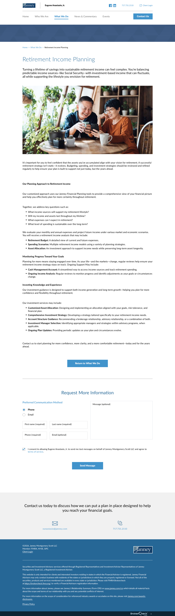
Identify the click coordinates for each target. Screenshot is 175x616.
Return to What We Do (87, 363)
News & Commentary (85, 16)
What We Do (61, 16)
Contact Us (143, 16)
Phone (31, 410)
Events (106, 16)
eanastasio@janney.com (55, 529)
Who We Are (41, 16)
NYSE (40, 549)
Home (25, 16)
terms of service (35, 452)
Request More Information (87, 393)
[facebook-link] (110, 5)
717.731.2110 (120, 529)
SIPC (46, 549)
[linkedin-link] (114, 5)
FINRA (34, 549)
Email (31, 415)
